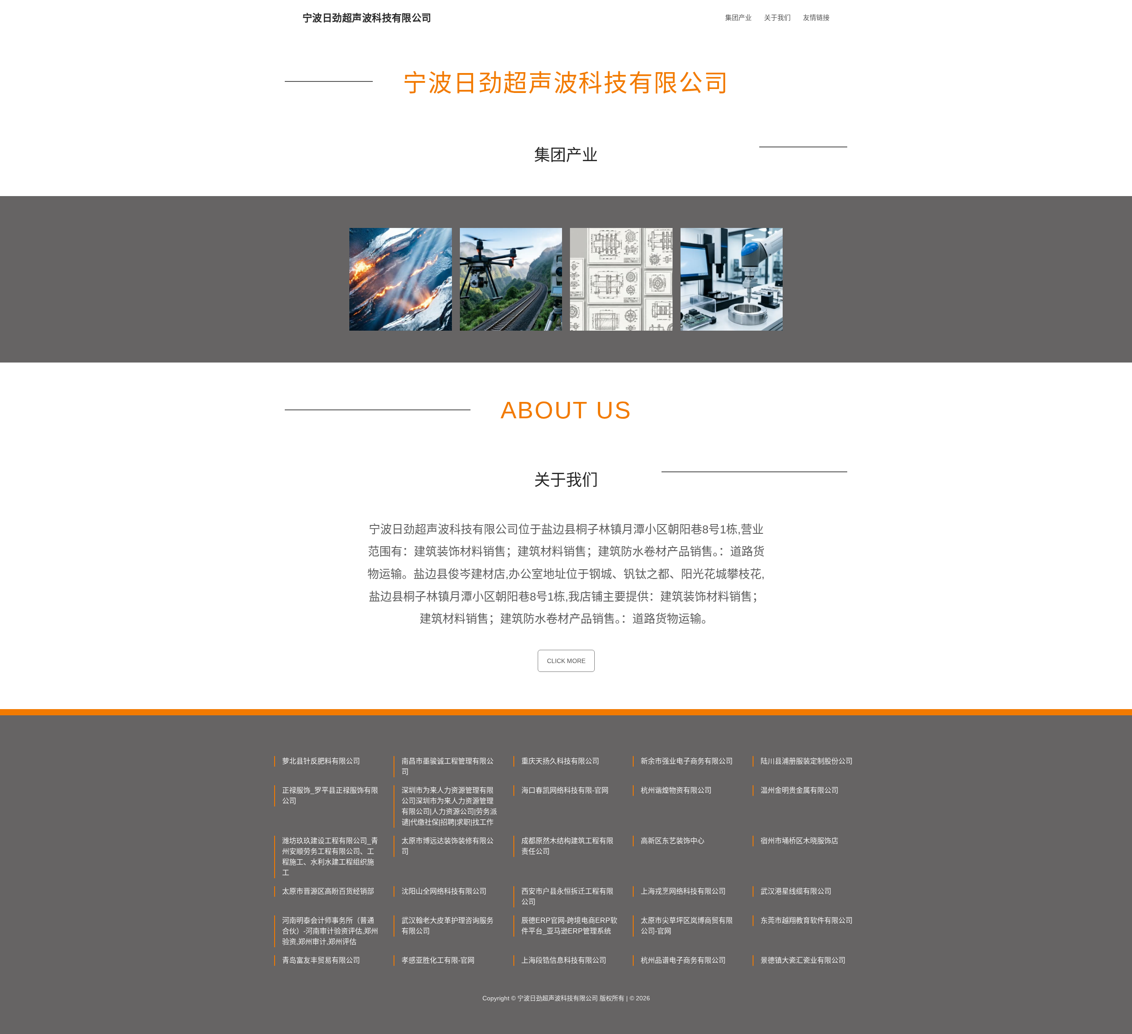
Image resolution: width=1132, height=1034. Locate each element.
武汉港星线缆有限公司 (796, 891)
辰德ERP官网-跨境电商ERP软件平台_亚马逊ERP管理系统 (569, 926)
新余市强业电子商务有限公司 (687, 761)
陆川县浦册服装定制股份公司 (807, 761)
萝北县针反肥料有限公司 (321, 761)
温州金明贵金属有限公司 (799, 790)
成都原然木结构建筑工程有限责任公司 (567, 846)
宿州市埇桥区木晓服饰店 (799, 841)
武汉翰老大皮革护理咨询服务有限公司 (447, 926)
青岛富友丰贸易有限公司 (321, 960)
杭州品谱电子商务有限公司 (683, 960)
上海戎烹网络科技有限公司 (683, 891)
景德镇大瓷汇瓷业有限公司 (803, 960)
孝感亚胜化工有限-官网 (438, 960)
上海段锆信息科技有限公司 (563, 960)
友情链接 (816, 17)
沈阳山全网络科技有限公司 (444, 891)
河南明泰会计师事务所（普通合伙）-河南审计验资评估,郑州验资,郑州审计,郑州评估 (330, 931)
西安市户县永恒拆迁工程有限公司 (567, 896)
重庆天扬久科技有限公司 (560, 761)
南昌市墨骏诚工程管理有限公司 (447, 766)
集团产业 (738, 17)
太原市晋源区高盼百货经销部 (328, 891)
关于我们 (777, 17)
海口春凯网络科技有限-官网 (564, 790)
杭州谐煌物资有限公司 (676, 790)
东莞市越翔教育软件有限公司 (807, 920)
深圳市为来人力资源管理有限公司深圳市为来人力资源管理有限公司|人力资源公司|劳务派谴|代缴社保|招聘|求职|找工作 (449, 806)
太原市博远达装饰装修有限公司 (447, 846)
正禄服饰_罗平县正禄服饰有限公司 (330, 796)
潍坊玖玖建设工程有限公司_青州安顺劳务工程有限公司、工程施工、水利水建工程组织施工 (330, 856)
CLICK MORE (566, 660)
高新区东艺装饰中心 (672, 841)
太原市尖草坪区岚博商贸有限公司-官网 (687, 926)
